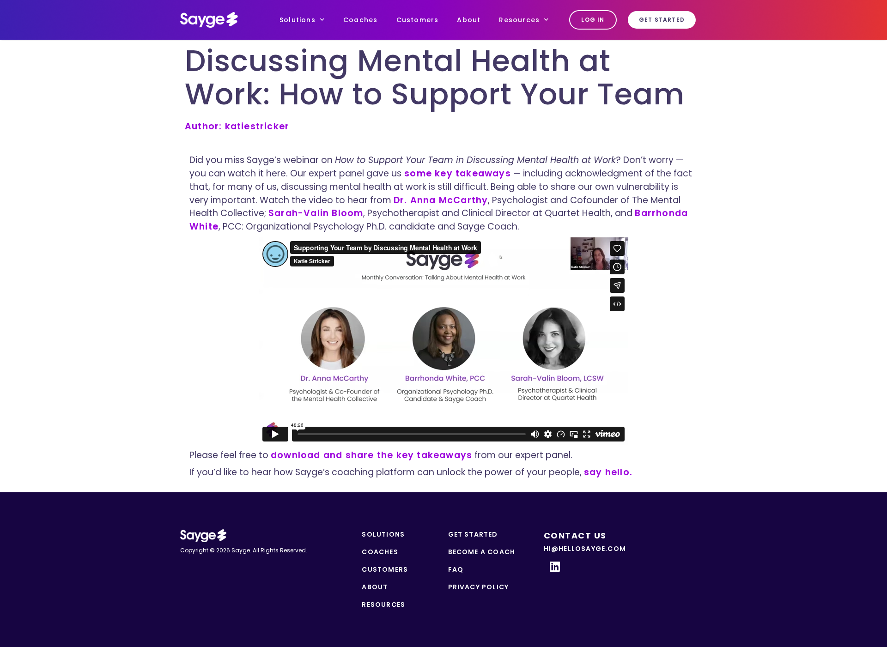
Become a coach (482, 551)
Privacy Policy (478, 587)
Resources (519, 19)
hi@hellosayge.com (585, 548)
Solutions (297, 19)
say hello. (608, 472)
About (468, 19)
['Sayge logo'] (209, 20)
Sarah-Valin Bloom (315, 213)
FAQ (456, 569)
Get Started (473, 534)
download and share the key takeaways (371, 455)
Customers (417, 19)
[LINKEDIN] (555, 566)
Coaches (360, 19)
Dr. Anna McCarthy (441, 200)
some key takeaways (456, 173)
